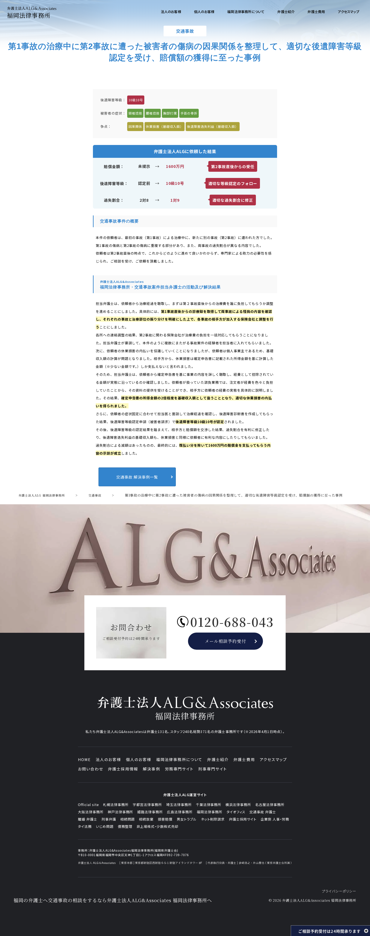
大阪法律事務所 (90, 811)
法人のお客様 (108, 759)
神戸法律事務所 (120, 811)
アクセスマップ (273, 759)
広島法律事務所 (179, 811)
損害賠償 (165, 819)
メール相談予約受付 (225, 641)
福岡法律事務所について (179, 759)
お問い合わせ (90, 769)
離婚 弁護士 (87, 819)
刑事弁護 (108, 819)
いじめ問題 (104, 826)
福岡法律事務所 (209, 811)
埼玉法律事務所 (179, 804)
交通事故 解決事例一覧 (137, 477)
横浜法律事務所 (238, 804)
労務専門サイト (179, 769)
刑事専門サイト (212, 769)
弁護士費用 (244, 759)
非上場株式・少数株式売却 (158, 826)
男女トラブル (187, 819)
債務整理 (125, 826)
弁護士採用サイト (243, 819)
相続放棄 (146, 819)
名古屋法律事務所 (269, 804)
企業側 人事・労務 (275, 819)
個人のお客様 (138, 759)
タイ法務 (85, 826)
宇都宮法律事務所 (147, 804)
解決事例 (151, 769)
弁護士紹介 (218, 759)
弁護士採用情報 (123, 769)
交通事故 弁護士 (262, 811)
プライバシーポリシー (339, 891)
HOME (84, 759)
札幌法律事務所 (115, 804)
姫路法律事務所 (150, 811)
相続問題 (127, 819)
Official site (88, 804)
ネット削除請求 (213, 819)
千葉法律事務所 (208, 804)
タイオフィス (236, 811)
